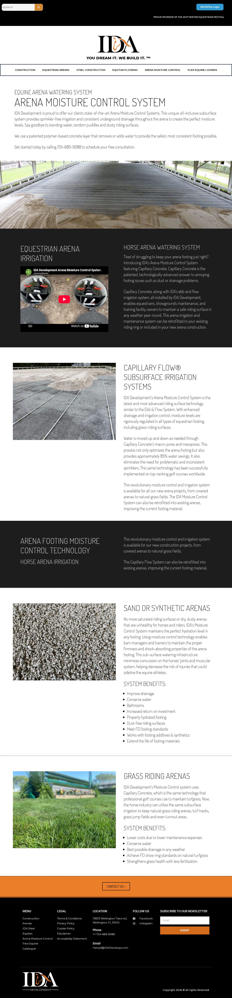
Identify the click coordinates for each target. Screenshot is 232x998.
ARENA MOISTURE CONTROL (163, 70)
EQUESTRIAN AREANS (55, 70)
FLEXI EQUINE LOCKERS (202, 70)
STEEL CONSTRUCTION (90, 70)
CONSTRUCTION (25, 70)
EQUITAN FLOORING (125, 70)
